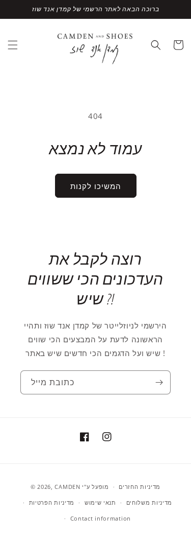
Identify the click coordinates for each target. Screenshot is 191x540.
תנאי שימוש (100, 502)
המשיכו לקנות (95, 186)
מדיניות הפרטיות (52, 502)
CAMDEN (67, 486)
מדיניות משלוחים (149, 502)
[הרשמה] (159, 382)
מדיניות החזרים (139, 486)
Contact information (100, 518)
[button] (13, 45)
